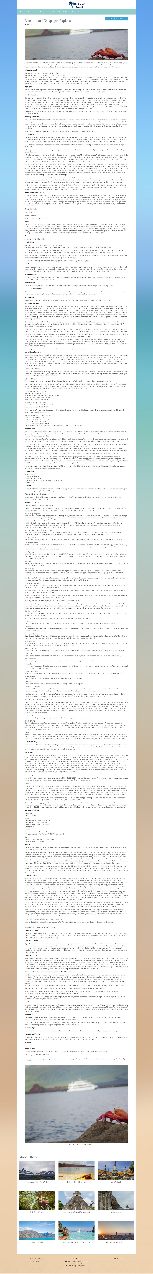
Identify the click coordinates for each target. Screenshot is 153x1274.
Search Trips (64, 12)
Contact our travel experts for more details (76, 1144)
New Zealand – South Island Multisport (76, 1182)
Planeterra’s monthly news (110, 1023)
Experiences (32, 12)
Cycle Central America (37, 1212)
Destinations (45, 12)
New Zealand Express (37, 1242)
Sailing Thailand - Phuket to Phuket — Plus (76, 1242)
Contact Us (76, 12)
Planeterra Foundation (95, 988)
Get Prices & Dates (116, 19)
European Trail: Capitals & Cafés (115, 1242)
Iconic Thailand (116, 1182)
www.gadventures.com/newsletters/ (64, 1019)
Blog (54, 12)
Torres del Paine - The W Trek (37, 1182)
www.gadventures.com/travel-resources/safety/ (40, 927)
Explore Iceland (116, 1212)
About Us (36, 1261)
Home (22, 12)
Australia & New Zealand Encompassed (76, 1212)
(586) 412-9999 (77, 1264)
